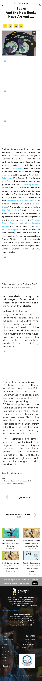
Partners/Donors (7, 642)
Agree (35, 583)
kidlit (30, 481)
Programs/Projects (28, 639)
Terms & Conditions (16, 675)
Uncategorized (18, 483)
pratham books (7, 483)
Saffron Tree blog (24, 287)
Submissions (6, 666)
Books (13, 481)
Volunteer (5, 657)
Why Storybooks (27, 642)
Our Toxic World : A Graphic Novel (18, 515)
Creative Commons (28, 644)
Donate (4, 655)
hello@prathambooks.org (10, 610)
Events (4, 660)
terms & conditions (10, 583)
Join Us (4, 663)
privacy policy (25, 583)
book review (6, 481)
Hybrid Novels (24, 497)
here (21, 473)
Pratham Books (21, 3)
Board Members (7, 639)
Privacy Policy (27, 675)
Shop (24, 647)
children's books (21, 481)
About (4, 636)
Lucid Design (27, 677)
